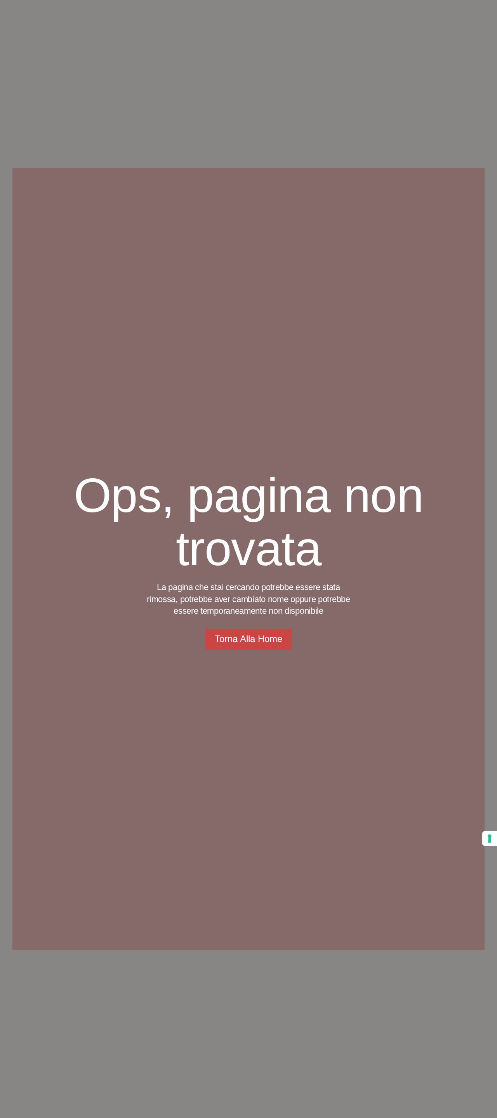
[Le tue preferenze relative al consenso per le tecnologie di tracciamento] (489, 838)
